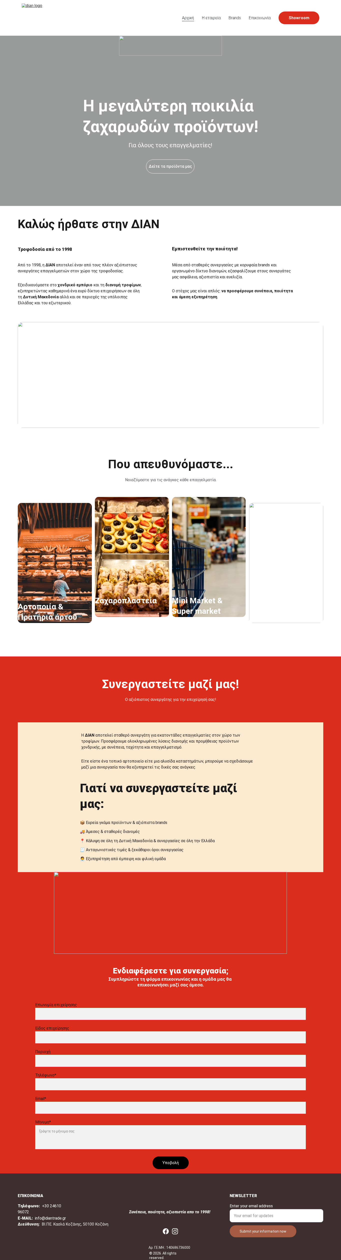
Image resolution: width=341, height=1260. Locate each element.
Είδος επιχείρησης (52, 1028)
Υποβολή (171, 1162)
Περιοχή (42, 1051)
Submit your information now (263, 1231)
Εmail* (40, 1098)
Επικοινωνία (260, 17)
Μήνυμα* (43, 1122)
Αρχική (188, 17)
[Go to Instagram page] (175, 1231)
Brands (235, 17)
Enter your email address (251, 1206)
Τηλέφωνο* (45, 1075)
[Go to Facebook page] (166, 1231)
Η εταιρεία (211, 17)
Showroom (299, 17)
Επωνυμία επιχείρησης (56, 1004)
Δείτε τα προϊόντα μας (170, 166)
